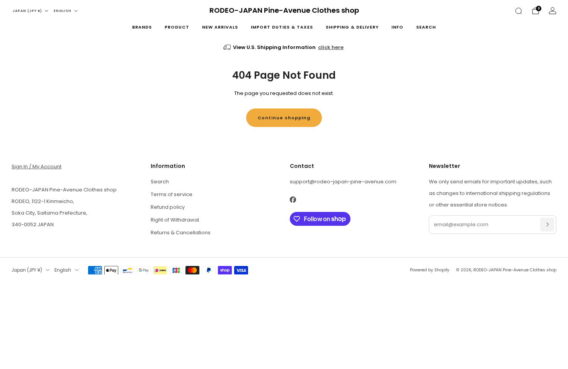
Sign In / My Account (36, 166)
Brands (142, 27)
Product (177, 27)
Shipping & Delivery (352, 27)
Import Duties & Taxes (282, 27)
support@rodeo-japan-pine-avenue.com (343, 181)
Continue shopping (284, 118)
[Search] (518, 11)
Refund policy (168, 207)
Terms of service (171, 194)
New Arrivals (220, 27)
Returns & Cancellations (181, 232)
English (62, 10)
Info (397, 27)
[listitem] (284, 47)
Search (426, 27)
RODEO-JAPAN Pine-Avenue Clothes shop (284, 10)
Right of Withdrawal (175, 219)
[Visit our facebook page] (292, 199)
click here (331, 47)
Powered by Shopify (429, 270)
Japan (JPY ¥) (27, 10)
